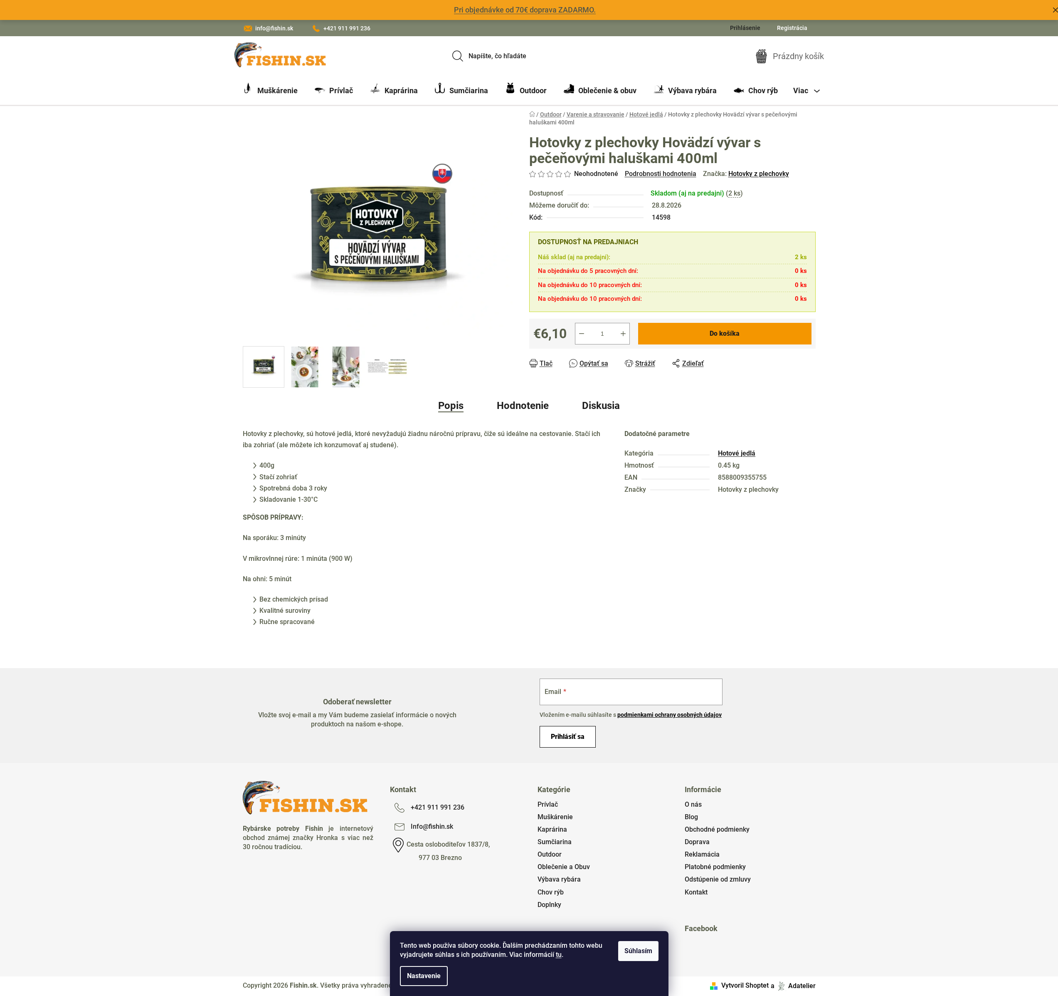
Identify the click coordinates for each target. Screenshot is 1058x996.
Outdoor (550, 854)
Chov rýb (551, 892)
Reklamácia (702, 854)
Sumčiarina (555, 842)
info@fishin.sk (274, 28)
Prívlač (548, 804)
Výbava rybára (559, 879)
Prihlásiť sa (567, 737)
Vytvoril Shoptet (745, 985)
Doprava (697, 842)
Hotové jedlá (736, 453)
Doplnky (549, 905)
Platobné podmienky (715, 867)
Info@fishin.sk (432, 826)
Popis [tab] (451, 405)
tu (559, 955)
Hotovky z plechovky (758, 174)
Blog (691, 817)
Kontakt (696, 892)
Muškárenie (555, 817)
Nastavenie (424, 976)
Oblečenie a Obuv (564, 867)
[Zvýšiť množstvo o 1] (623, 333)
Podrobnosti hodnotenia (660, 174)
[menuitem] (270, 91)
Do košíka (725, 333)
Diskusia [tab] (601, 405)
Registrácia (792, 28)
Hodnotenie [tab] (523, 405)
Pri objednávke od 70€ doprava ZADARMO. (525, 9)
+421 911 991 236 (346, 28)
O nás (693, 804)
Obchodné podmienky (717, 829)
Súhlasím (638, 951)
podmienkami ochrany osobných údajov (669, 714)
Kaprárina (552, 829)
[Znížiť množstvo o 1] (581, 333)
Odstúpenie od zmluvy (718, 879)
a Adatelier (793, 985)
